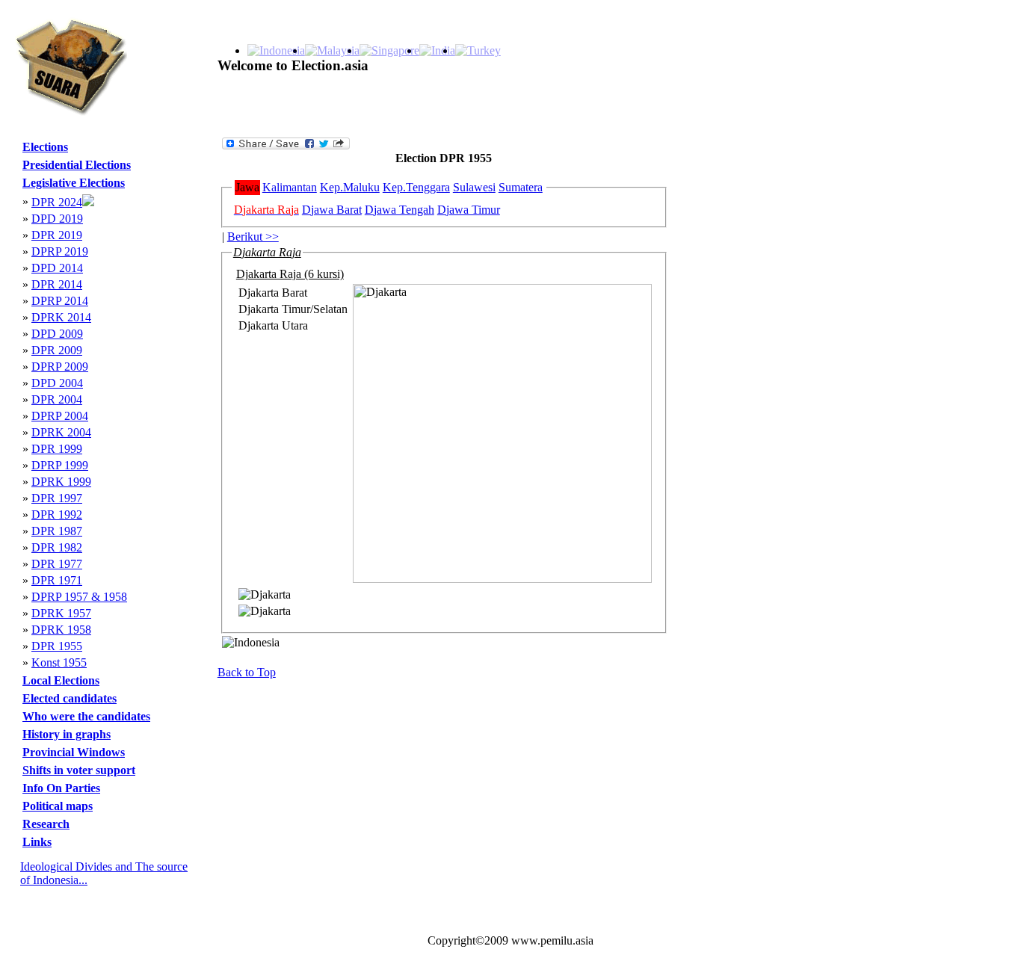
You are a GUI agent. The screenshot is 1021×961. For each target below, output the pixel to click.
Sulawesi (474, 187)
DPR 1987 (56, 531)
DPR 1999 (56, 448)
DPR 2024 (56, 202)
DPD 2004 (57, 383)
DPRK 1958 (61, 629)
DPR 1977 (56, 563)
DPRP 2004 (59, 416)
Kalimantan (289, 187)
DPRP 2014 (59, 300)
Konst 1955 (59, 662)
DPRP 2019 (59, 251)
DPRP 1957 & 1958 (79, 596)
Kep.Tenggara (416, 187)
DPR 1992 (56, 514)
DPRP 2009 (59, 366)
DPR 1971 (56, 580)
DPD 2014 (57, 268)
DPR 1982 (56, 547)
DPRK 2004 (61, 432)
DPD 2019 (57, 218)
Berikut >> (253, 236)
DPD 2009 (57, 333)
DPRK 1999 (61, 481)
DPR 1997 (56, 498)
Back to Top (247, 672)
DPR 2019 (56, 235)
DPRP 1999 (59, 465)
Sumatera (521, 187)
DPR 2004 (56, 399)
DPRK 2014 (61, 317)
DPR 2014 (56, 284)
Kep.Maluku (350, 187)
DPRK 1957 (61, 613)
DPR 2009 (56, 350)
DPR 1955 (56, 646)
